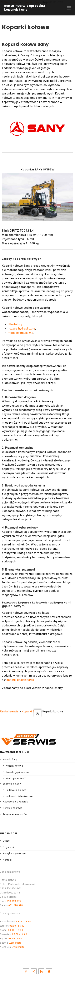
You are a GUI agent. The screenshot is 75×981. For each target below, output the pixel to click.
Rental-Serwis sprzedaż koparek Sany (24, 7)
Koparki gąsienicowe (18, 772)
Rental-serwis (9, 711)
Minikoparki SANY (16, 778)
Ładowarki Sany (12, 783)
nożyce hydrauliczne (21, 328)
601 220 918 (15, 905)
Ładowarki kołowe (16, 790)
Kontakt (7, 860)
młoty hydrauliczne (20, 333)
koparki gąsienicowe (20, 680)
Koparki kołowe (14, 765)
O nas (6, 840)
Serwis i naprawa (12, 808)
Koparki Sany (30, 711)
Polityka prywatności (14, 853)
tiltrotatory (15, 324)
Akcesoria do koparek (15, 801)
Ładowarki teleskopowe (19, 796)
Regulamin (9, 847)
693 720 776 (14, 901)
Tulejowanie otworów (15, 814)
